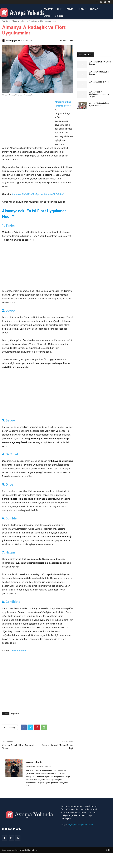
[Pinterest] (37, 727)
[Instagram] (101, 2)
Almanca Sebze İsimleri (99, 82)
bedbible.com (18, 650)
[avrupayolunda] (4, 40)
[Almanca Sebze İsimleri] (82, 84)
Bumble (11, 518)
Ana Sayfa (6, 21)
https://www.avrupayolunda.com (38, 766)
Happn (10, 552)
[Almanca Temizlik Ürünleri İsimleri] (82, 64)
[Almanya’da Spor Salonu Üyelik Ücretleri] (82, 105)
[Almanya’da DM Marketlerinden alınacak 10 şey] (82, 94)
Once (9, 484)
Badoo (10, 420)
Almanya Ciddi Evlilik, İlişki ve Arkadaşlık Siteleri (38, 194)
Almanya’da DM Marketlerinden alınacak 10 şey (99, 94)
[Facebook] (97, 2)
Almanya (15, 21)
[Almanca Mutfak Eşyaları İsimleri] (82, 74)
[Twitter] (105, 2)
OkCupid (12, 454)
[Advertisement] (26, 122)
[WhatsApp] (44, 727)
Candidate (13, 602)
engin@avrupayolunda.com (80, 824)
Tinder (10, 225)
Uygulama (15, 713)
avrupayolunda (15, 40)
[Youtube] (109, 2)
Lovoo (10, 310)
